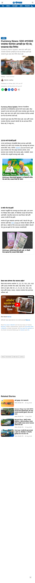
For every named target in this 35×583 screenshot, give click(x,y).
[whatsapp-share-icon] (2, 90)
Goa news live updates (26, 328)
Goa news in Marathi (9, 324)
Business (3, 326)
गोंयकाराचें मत (27, 6)
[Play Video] (17, 305)
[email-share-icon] (15, 90)
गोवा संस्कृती (14, 6)
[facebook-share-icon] (9, 90)
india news (15, 356)
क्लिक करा (28, 320)
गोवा (3, 6)
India (3, 356)
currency (22, 356)
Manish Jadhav (8, 80)
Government (8, 356)
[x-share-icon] (6, 90)
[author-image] (2, 80)
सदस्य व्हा (9, 316)
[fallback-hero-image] (7, 403)
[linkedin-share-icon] (12, 90)
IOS (28, 330)
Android (22, 330)
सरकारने (18, 148)
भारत (12, 223)
